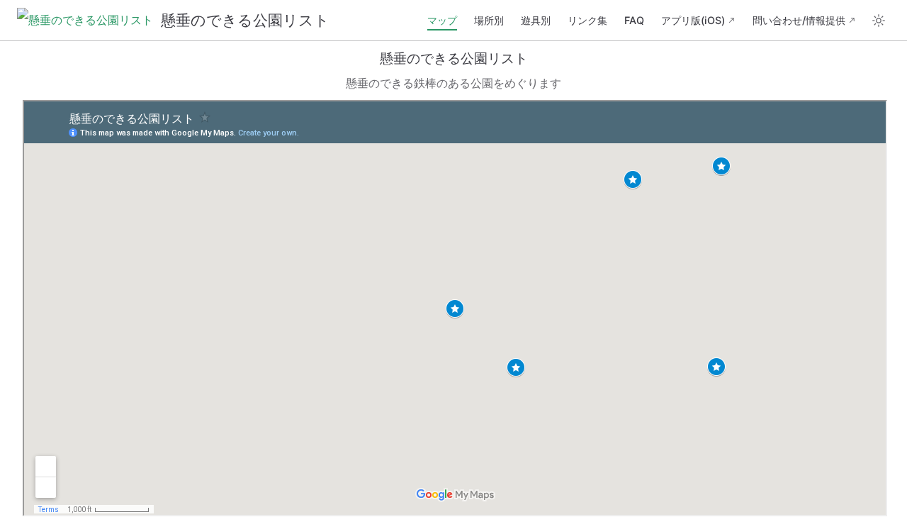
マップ (442, 20)
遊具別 (536, 20)
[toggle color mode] (878, 20)
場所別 (489, 20)
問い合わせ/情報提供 (799, 20)
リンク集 (587, 20)
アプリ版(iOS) (693, 20)
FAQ (634, 20)
